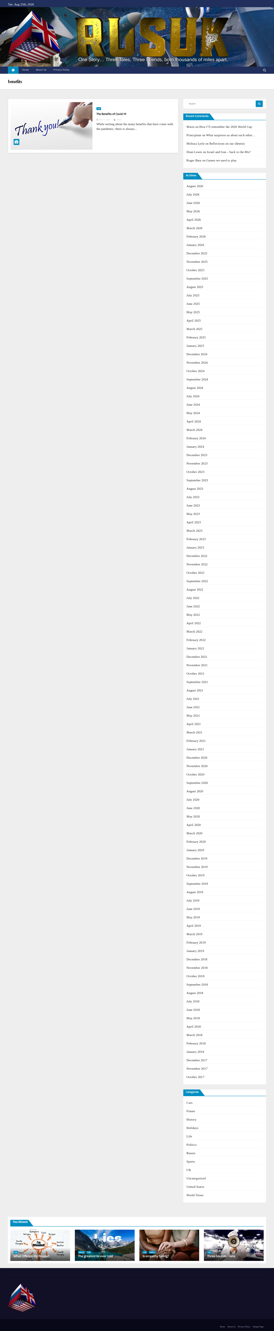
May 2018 (193, 1018)
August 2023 (194, 488)
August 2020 (194, 791)
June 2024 (193, 404)
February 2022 (196, 640)
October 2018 (195, 976)
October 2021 (195, 673)
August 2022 (194, 589)
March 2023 (194, 530)
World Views (194, 1195)
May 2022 (193, 614)
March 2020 (194, 833)
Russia (190, 1153)
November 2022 (197, 564)
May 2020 (193, 816)
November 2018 (197, 967)
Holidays (192, 1128)
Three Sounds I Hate (221, 1256)
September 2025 (197, 278)
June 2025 (193, 303)
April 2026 (193, 219)
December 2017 (196, 1060)
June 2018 (193, 1009)
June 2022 (193, 606)
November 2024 (197, 362)
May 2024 (193, 413)
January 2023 (195, 547)
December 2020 (196, 757)
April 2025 (193, 320)
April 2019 (193, 925)
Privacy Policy (61, 69)
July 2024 (192, 396)
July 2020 (192, 799)
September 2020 (197, 783)
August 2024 (194, 387)
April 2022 (193, 623)
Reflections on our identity (227, 143)
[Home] (13, 70)
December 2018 (196, 959)
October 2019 (195, 875)
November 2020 (197, 766)
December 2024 (196, 354)
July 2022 (192, 598)
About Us (41, 69)
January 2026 (195, 245)
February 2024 (196, 438)
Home (25, 69)
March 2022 (194, 631)
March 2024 (194, 430)
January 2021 (195, 749)
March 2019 (194, 934)
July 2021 (192, 698)
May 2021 (193, 715)
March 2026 (194, 228)
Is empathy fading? (156, 1256)
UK (188, 1170)
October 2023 (195, 472)
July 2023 (192, 497)
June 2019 (193, 909)
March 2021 (194, 732)
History (191, 1119)
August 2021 (194, 690)
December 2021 (196, 656)
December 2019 (196, 858)
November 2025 (197, 261)
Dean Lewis (194, 152)
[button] (264, 70)
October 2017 (195, 1077)
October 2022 (195, 572)
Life (98, 108)
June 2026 (193, 203)
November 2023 (197, 463)
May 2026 (193, 211)
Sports (190, 1161)
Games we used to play (221, 160)
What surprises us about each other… (230, 135)
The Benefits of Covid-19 (111, 114)
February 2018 (196, 1043)
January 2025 (195, 345)
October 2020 (195, 774)
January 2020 (195, 850)
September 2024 (197, 379)
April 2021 (193, 724)
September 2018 (197, 984)
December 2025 (196, 253)
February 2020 (196, 841)
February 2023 (196, 539)
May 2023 (193, 514)
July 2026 (192, 194)
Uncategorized (196, 1178)
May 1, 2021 (105, 120)
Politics (191, 1144)
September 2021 (197, 682)
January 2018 (195, 1051)
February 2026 (196, 236)
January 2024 (195, 446)
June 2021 (193, 707)
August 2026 (194, 186)
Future (190, 1111)
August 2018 (194, 993)
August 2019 (194, 892)
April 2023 (193, 522)
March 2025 (194, 329)
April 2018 (193, 1026)
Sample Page (258, 1326)
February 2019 (196, 942)
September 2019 (197, 883)
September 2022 (197, 581)
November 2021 (197, 665)
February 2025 (196, 337)
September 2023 (197, 480)
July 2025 (192, 295)
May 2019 (193, 917)
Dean (118, 120)
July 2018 (192, 1001)
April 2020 (193, 825)
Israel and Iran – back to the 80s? (229, 152)
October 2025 (195, 270)
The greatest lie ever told (95, 1256)
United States (195, 1186)
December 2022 (196, 556)
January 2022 (195, 648)
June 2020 (193, 808)
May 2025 (193, 312)
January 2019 (195, 951)
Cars (189, 1102)
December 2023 (196, 455)
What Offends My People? (31, 1256)
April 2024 (193, 421)
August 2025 (194, 287)
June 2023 (193, 505)
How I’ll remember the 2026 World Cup (225, 126)
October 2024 (195, 371)
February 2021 (196, 740)
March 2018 (194, 1035)
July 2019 (192, 900)
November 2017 (197, 1068)
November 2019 (197, 867)
